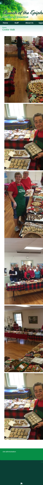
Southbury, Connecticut (15, 17)
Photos (4, 27)
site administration (9, 452)
